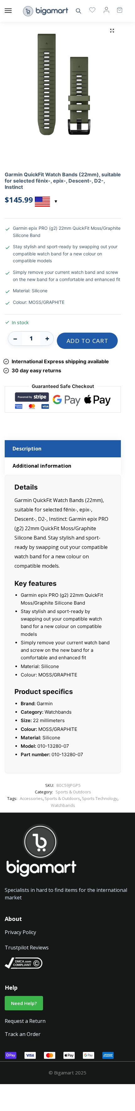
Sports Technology (99, 798)
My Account (106, 9)
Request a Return (25, 1021)
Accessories (31, 798)
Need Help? (24, 1003)
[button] (112, 30)
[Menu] (14, 11)
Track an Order (22, 1034)
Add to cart (87, 341)
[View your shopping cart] (116, 7)
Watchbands (63, 805)
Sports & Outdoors (73, 792)
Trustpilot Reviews (27, 947)
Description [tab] (27, 448)
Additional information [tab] (42, 465)
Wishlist (92, 9)
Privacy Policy (20, 932)
